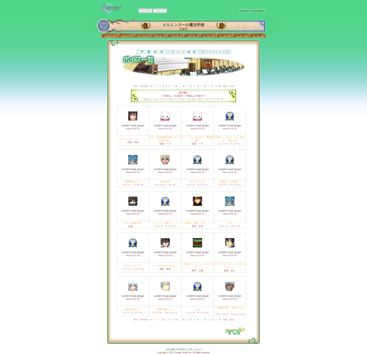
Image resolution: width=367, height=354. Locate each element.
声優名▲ (190, 96)
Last (232, 86)
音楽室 (192, 35)
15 (212, 86)
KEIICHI (135, 128)
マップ (160, 10)
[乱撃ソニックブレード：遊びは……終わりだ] (229, 120)
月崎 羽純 (133, 142)
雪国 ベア (165, 143)
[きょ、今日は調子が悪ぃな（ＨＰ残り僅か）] (165, 120)
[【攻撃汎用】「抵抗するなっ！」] (229, 290)
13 (198, 86)
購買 (257, 35)
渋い (200, 99)
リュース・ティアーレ (229, 143)
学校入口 (142, 35)
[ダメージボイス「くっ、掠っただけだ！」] (229, 246)
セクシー (209, 99)
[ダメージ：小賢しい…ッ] (165, 205)
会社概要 (170, 349)
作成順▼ (178, 96)
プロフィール (109, 35)
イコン (126, 35)
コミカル (191, 99)
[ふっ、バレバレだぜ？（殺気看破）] (197, 120)
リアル (181, 99)
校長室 (159, 35)
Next (225, 86)
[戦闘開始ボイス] (132, 163)
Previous (144, 86)
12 (190, 86)
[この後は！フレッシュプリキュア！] (197, 246)
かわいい (148, 99)
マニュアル (145, 10)
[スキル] (229, 205)
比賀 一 (132, 226)
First (136, 86)
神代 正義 (197, 270)
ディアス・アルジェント (165, 312)
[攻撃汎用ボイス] (132, 290)
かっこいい (160, 99)
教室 (241, 35)
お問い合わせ (194, 349)
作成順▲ (167, 96)
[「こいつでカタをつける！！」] (165, 246)
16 (219, 86)
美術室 (175, 35)
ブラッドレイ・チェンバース (230, 314)
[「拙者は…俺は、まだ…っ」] (197, 205)
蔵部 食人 (229, 270)
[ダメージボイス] (197, 163)
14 (205, 86)
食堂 (208, 35)
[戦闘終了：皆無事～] (229, 163)
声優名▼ (200, 96)
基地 (224, 35)
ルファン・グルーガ (133, 184)
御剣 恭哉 (165, 269)
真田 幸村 (197, 226)
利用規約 (181, 349)
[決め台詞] (165, 163)
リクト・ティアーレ (133, 312)
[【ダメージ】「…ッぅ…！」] (132, 120)
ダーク (220, 99)
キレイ (172, 99)
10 (176, 86)
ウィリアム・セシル (165, 184)
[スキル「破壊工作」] (132, 205)
